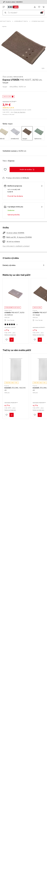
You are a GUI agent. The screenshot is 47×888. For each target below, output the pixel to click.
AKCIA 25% (7, 96)
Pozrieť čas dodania (15, 196)
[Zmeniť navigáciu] (3, 7)
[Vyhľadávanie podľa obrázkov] (41, 12)
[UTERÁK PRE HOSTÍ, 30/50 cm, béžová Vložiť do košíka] (12, 340)
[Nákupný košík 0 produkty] (43, 7)
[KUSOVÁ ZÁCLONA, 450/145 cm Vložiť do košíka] (40, 415)
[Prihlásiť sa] (35, 7)
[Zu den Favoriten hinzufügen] (5, 169)
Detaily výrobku (9, 265)
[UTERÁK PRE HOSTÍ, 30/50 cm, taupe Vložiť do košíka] (40, 340)
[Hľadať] (5, 12)
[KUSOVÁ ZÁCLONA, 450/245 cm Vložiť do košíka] (12, 415)
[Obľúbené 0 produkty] (39, 7)
